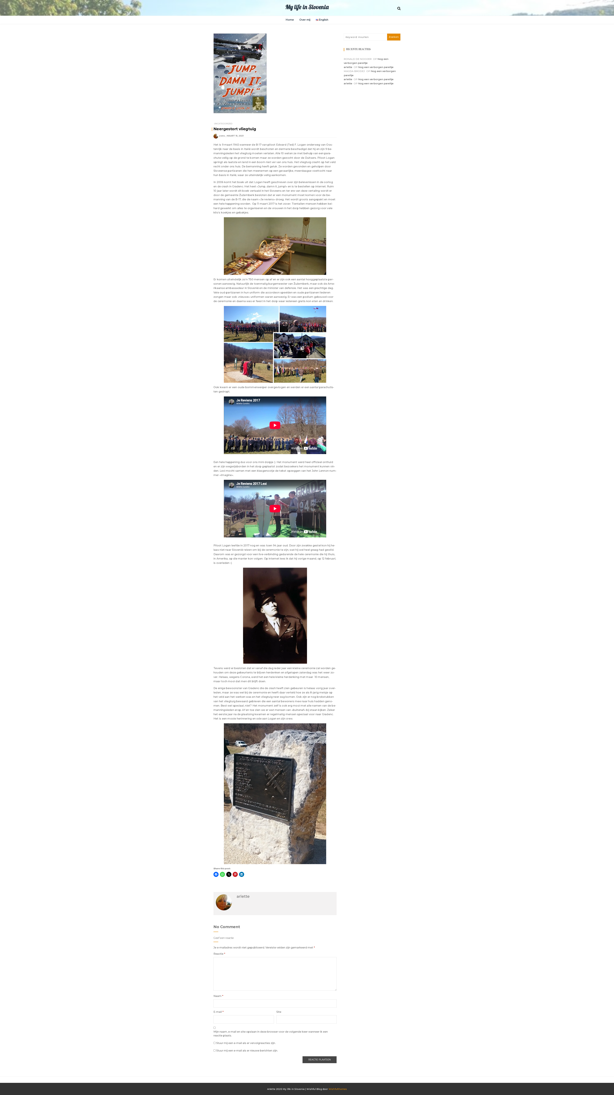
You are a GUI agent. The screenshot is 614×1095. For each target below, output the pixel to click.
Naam (218, 996)
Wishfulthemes (338, 1089)
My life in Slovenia (307, 7)
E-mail (218, 1011)
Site (278, 1011)
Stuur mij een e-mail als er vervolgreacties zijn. (246, 1043)
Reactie (219, 953)
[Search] (399, 8)
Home (290, 19)
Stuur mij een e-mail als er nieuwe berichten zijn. (247, 1050)
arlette (222, 136)
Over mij (304, 19)
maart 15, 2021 (235, 135)
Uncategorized (223, 123)
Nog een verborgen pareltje (376, 67)
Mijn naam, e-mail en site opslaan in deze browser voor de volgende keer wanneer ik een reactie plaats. (270, 1033)
